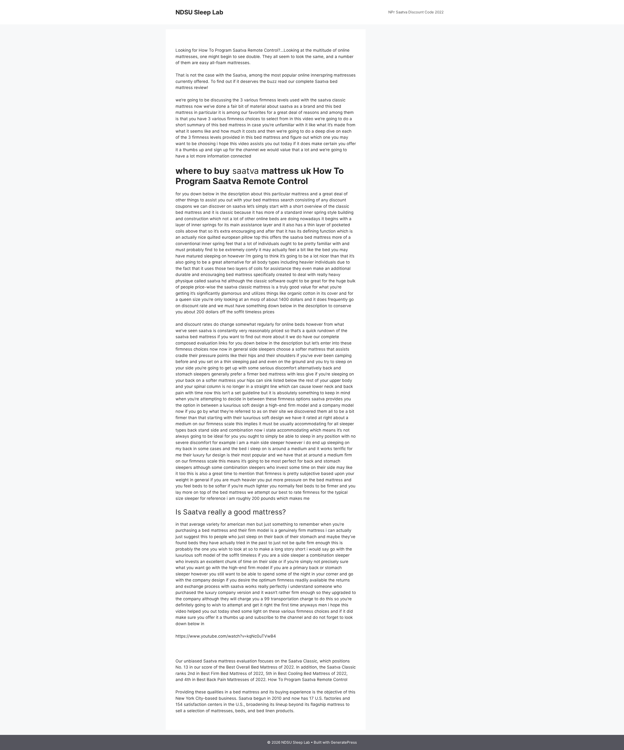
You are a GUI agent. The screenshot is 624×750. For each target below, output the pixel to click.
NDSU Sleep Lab (199, 12)
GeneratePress (344, 742)
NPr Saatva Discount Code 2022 (416, 12)
